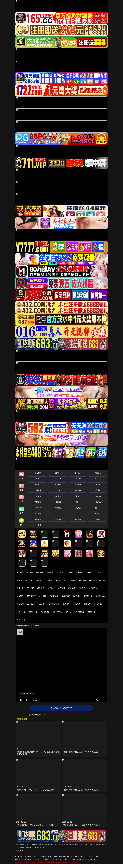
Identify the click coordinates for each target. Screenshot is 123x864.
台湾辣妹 (38, 484)
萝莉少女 (98, 473)
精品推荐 (38, 473)
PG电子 (70, 572)
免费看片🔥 (53, 596)
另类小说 (38, 525)
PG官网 (30, 572)
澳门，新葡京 (54, 604)
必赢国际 (39, 580)
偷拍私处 (51, 588)
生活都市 (38, 519)
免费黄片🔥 (87, 596)
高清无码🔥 (80, 612)
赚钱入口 (69, 612)
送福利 (100, 572)
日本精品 (58, 479)
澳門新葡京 (31, 596)
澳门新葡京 (93, 588)
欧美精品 (78, 473)
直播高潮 (72, 580)
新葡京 (19, 580)
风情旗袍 (38, 502)
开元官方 (20, 604)
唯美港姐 (78, 484)
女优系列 (58, 496)
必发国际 (82, 588)
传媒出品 (38, 513)
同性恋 (97, 513)
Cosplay (78, 479)
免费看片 (66, 604)
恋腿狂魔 (98, 496)
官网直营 (49, 572)
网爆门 (97, 508)
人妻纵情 (78, 519)
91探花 (57, 490)
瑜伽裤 (77, 502)
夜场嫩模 (71, 588)
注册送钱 (79, 572)
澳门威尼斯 (98, 604)
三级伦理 (38, 479)
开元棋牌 (39, 572)
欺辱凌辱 (38, 490)
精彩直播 (82, 580)
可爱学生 (78, 496)
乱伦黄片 (40, 588)
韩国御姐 (58, 484)
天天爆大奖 (31, 604)
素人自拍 (98, 479)
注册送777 (90, 572)
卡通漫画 (38, 508)
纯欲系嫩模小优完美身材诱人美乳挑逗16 (35, 789)
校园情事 (58, 519)
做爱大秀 (76, 604)
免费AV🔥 (92, 612)
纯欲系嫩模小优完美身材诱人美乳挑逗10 (81, 789)
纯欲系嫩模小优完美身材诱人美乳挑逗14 (35, 825)
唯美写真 (78, 508)
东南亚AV (97, 484)
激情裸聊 (76, 596)
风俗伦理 (98, 519)
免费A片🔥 (33, 612)
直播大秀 (87, 604)
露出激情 (58, 508)
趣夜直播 (61, 588)
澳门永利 (60, 572)
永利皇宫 (42, 596)
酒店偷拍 (101, 580)
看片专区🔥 (57, 612)
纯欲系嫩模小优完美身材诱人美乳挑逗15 (81, 825)
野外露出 (98, 490)
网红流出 (78, 490)
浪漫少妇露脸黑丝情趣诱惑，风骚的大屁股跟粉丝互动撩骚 (38, 753)
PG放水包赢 (60, 580)
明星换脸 (58, 502)
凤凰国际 (49, 580)
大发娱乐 (20, 596)
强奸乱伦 (58, 473)
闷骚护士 (98, 502)
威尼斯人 (20, 572)
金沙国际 (42, 604)
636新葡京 (66, 596)
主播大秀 (20, 588)
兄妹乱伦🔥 (45, 612)
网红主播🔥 (21, 619)
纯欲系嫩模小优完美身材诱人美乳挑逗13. (82, 751)
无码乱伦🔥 (100, 596)
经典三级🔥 (21, 612)
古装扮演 (38, 496)
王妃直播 (30, 588)
